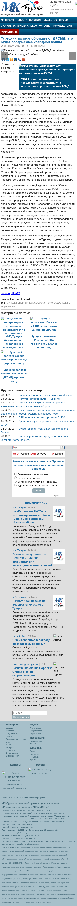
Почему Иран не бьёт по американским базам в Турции (28, 604)
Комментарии (10, 32)
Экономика (8, 26)
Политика (35, 20)
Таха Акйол (19, 636)
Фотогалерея (12, 753)
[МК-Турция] (23, 8)
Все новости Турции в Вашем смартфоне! (24, 797)
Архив (33, 759)
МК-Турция (7, 20)
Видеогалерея (12, 756)
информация (8, 306)
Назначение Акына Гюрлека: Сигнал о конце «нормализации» (32, 672)
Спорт (8, 742)
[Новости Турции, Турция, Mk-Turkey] (39, 769)
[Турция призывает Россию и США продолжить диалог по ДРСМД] (44, 318)
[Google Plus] (23, 59)
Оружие (41, 303)
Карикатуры (35, 733)
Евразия (9, 728)
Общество (50, 20)
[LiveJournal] (19, 59)
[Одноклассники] (11, 59)
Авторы (33, 744)
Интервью (10, 747)
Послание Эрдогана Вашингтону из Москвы (45, 395)
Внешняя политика (29, 478)
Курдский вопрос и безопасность (37, 485)
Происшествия (62, 26)
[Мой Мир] (15, 59)
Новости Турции (27, 303)
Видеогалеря (36, 731)
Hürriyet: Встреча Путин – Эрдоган (40, 398)
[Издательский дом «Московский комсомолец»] (14, 776)
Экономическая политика (32, 474)
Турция (65, 303)
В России (10, 731)
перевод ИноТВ (10, 293)
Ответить (38, 490)
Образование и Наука (16, 739)
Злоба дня (10, 750)
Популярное (11, 733)
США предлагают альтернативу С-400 (42, 417)
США (58, 303)
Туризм (63, 20)
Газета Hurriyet (11, 299)
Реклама (34, 757)
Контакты (34, 754)
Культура (23, 26)
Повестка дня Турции (25, 664)
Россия (50, 303)
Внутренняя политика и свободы (37, 481)
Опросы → (58, 495)
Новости (21, 20)
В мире (9, 736)
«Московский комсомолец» (16, 807)
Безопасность (40, 26)
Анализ (9, 745)
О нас (33, 751)
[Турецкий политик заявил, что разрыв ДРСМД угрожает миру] (15, 352)
